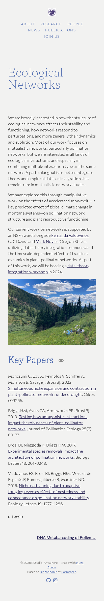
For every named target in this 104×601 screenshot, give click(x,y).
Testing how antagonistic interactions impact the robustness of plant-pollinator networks (47, 422)
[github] (48, 580)
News (34, 30)
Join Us (52, 36)
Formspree (68, 571)
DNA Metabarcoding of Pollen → (66, 537)
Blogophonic (48, 571)
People (75, 24)
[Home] (52, 12)
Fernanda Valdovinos (70, 235)
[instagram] (55, 580)
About (28, 24)
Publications (60, 30)
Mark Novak (47, 241)
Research (51, 24)
